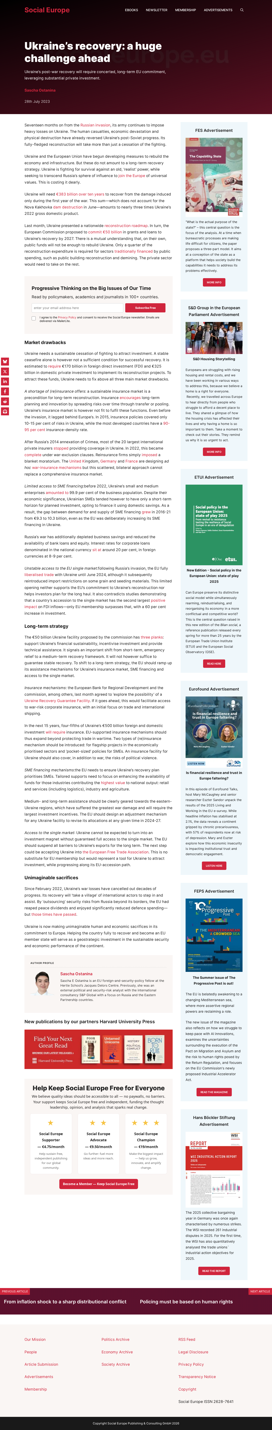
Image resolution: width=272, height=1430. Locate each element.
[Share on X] (5, 372)
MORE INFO (214, 451)
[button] (242, 10)
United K (77, 461)
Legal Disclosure (193, 1352)
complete (32, 455)
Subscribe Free (145, 307)
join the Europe (131, 175)
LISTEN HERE (214, 865)
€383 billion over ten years (80, 194)
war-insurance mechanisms (56, 467)
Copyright (187, 1389)
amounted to (57, 492)
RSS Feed (186, 1339)
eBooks (131, 10)
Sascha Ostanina (40, 90)
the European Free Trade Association (116, 852)
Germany (108, 461)
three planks (152, 637)
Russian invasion (95, 125)
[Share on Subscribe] (5, 411)
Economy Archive (117, 1352)
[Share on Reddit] (5, 401)
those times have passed (53, 914)
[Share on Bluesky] (5, 362)
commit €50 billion (105, 232)
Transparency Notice (197, 1376)
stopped (61, 448)
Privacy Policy (67, 317)
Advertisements (218, 10)
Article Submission (41, 1364)
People (30, 1352)
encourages (130, 397)
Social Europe (47, 10)
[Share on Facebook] (5, 391)
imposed (149, 455)
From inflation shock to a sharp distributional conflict (65, 1302)
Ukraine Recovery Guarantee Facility (57, 700)
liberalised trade (39, 574)
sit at (96, 550)
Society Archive (116, 1364)
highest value (113, 783)
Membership (185, 10)
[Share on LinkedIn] (5, 381)
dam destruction (68, 207)
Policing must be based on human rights (186, 1302)
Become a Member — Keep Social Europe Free (98, 1184)
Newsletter (156, 10)
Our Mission (35, 1339)
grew (146, 512)
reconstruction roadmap (126, 225)
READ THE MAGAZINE (214, 1092)
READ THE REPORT (214, 1271)
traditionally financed (133, 251)
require (54, 366)
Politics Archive (115, 1339)
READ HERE (214, 663)
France (131, 461)
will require (55, 732)
